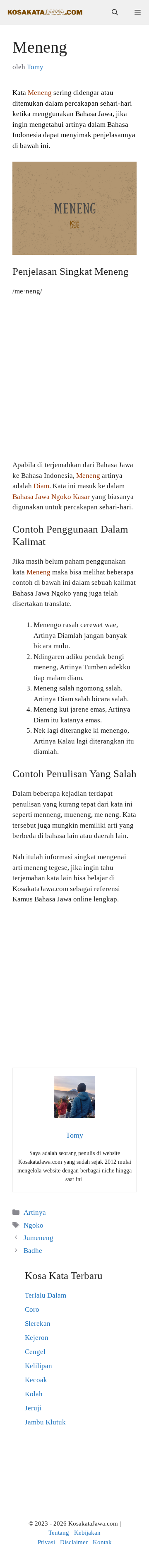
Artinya (35, 1212)
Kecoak (36, 1380)
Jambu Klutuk (45, 1422)
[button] (114, 12)
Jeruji (33, 1408)
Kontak (102, 1542)
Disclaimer (74, 1542)
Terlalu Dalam (45, 1295)
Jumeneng (38, 1238)
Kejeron (36, 1338)
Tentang (58, 1532)
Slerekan (37, 1323)
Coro (32, 1309)
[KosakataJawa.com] (45, 12)
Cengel (35, 1352)
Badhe (33, 1251)
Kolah (34, 1394)
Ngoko (33, 1225)
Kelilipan (38, 1366)
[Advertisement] (74, 381)
